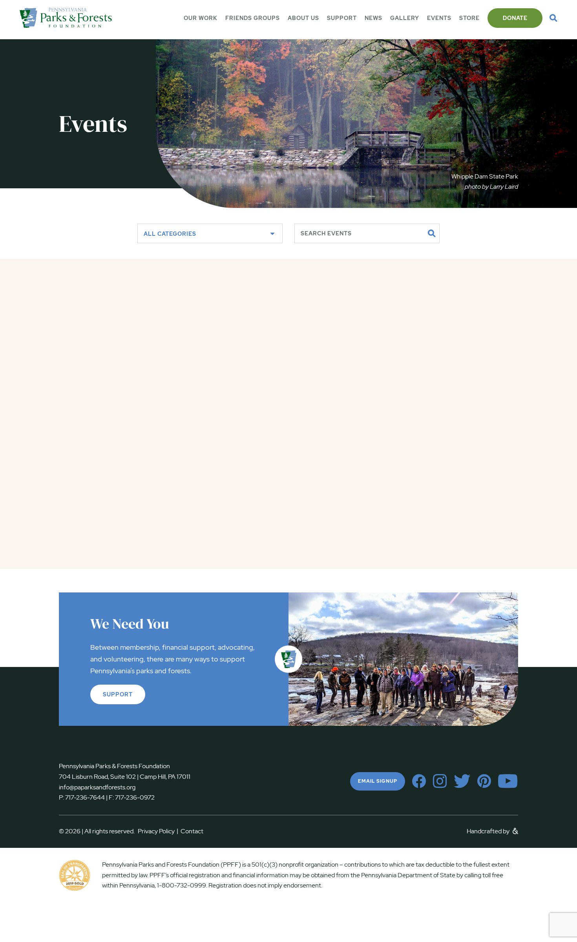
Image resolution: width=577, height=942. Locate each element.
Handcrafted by (489, 831)
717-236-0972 (134, 797)
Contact (192, 831)
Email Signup (377, 781)
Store (469, 18)
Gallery (404, 18)
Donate (515, 18)
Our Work (200, 18)
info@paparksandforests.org (97, 787)
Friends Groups (252, 18)
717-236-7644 (85, 797)
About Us (303, 18)
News (373, 18)
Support (342, 18)
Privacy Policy (158, 831)
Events (439, 18)
